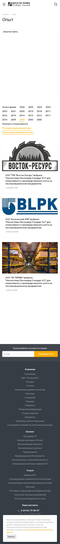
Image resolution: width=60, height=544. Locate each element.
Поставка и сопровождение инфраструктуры (30, 491)
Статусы (30, 386)
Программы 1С (30, 436)
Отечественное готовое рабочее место (30, 460)
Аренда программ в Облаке (30, 440)
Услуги (30, 470)
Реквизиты (30, 405)
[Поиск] (55, 4)
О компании (30, 374)
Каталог (30, 431)
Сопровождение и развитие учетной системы (30, 479)
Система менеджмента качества (30, 390)
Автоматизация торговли (30, 448)
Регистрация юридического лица (30, 499)
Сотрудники (30, 397)
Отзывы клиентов (30, 413)
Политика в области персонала (30, 421)
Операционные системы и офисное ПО (30, 464)
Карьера (30, 401)
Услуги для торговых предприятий (30, 495)
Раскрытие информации (30, 409)
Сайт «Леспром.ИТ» (30, 378)
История (30, 382)
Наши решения (30, 452)
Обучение (30, 487)
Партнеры (30, 393)
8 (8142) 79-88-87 (30, 510)
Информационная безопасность (30, 456)
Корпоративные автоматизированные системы (30, 483)
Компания (30, 369)
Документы (30, 417)
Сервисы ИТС (30, 475)
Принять (11, 537)
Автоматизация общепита (30, 444)
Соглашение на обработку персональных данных (30, 425)
